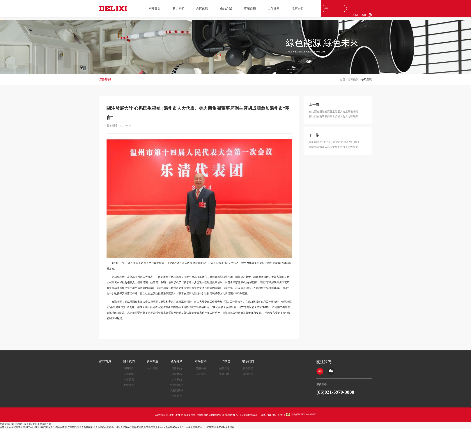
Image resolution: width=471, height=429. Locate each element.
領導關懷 (129, 373)
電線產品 (176, 368)
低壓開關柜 (176, 390)
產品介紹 (226, 8)
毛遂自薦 (224, 373)
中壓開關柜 (176, 385)
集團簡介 (129, 368)
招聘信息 (224, 368)
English (359, 15)
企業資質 (129, 379)
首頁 (342, 79)
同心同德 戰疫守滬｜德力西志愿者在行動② (334, 142)
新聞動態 (202, 8)
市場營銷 (250, 8)
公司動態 (152, 368)
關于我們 (178, 8)
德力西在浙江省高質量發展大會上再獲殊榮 (333, 111)
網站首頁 (154, 8)
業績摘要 (129, 385)
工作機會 (273, 8)
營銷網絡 (201, 368)
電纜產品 (176, 373)
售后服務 (201, 373)
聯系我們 (297, 8)
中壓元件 (176, 396)
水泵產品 (176, 379)
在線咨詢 (248, 373)
